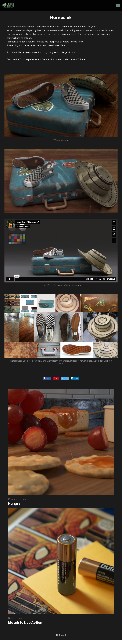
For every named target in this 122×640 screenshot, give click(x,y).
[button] (61, 635)
